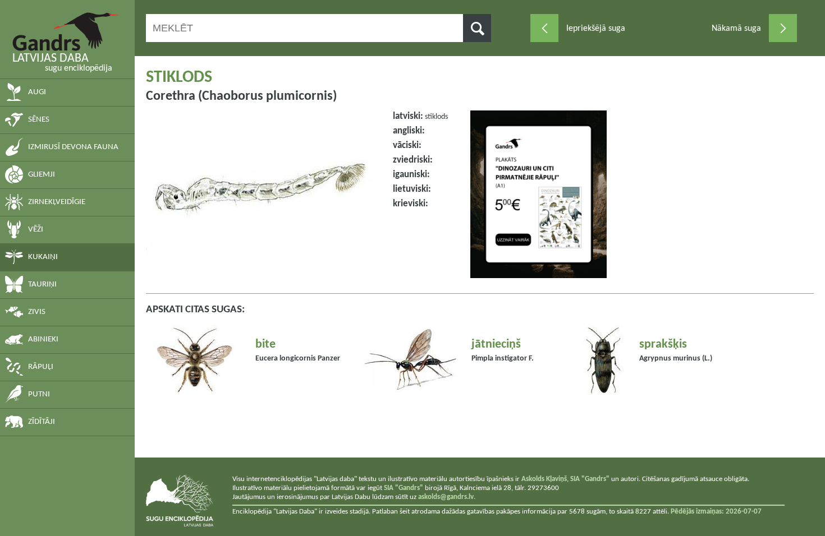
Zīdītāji (41, 422)
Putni (39, 394)
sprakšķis (663, 344)
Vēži (35, 229)
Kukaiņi (43, 257)
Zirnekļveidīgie (56, 202)
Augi (37, 92)
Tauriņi (42, 284)
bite (265, 344)
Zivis (36, 312)
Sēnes (38, 119)
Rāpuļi (40, 367)
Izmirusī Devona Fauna (73, 147)
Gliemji (41, 174)
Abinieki (43, 339)
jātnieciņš (496, 344)
